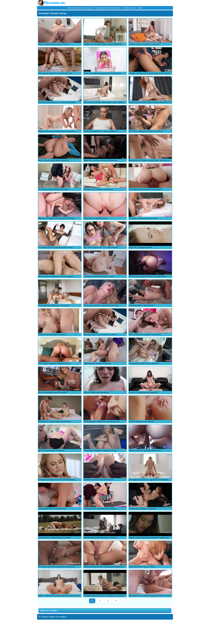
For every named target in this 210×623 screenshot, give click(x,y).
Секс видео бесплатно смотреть (107, 8)
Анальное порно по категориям (80, 8)
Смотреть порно (128, 8)
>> (116, 601)
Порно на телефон (48, 610)
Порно (139, 8)
